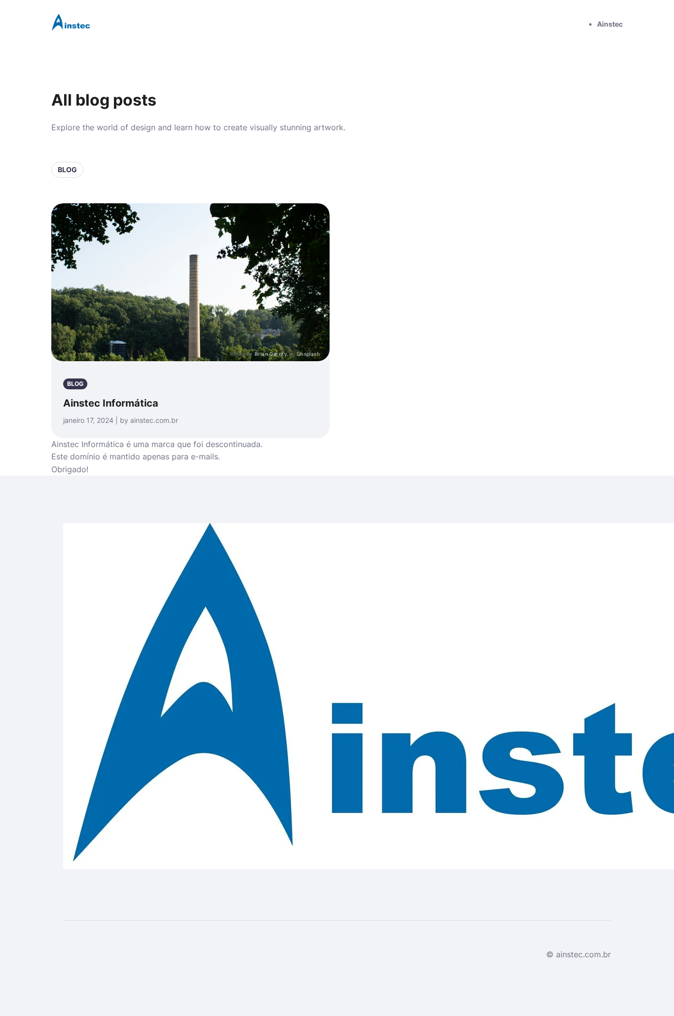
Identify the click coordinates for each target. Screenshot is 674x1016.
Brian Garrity (271, 354)
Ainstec (610, 24)
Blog (67, 169)
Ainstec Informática (110, 403)
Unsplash (308, 354)
